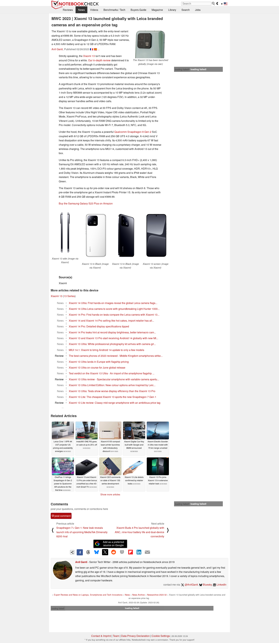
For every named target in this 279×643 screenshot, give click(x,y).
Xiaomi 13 (89, 56)
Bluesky (207, 584)
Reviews (68, 10)
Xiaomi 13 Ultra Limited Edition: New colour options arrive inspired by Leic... (112, 385)
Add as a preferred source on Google (113, 543)
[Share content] (72, 552)
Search (185, 10)
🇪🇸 (95, 49)
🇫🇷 (91, 49)
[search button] (213, 3)
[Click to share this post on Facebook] (80, 552)
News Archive (138, 594)
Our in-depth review (99, 60)
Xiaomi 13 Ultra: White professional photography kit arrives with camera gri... (112, 344)
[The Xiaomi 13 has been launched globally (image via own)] (150, 43)
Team (116, 636)
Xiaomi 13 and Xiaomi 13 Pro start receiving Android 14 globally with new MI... (113, 338)
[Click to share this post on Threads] (88, 552)
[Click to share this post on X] (105, 552)
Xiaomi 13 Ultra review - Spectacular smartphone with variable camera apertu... (114, 379)
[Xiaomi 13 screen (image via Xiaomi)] (155, 235)
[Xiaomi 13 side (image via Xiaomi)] (65, 232)
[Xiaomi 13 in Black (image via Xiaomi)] (95, 235)
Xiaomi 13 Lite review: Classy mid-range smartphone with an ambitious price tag (114, 403)
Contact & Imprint (101, 636)
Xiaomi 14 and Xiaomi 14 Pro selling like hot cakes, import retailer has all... (111, 320)
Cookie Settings (161, 636)
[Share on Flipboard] (130, 552)
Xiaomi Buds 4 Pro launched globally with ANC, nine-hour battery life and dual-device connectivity (139, 532)
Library (172, 10)
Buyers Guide (138, 10)
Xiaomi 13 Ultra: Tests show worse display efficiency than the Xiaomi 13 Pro (112, 391)
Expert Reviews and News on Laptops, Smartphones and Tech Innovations (88, 594)
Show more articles (110, 494)
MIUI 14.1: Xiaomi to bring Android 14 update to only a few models (106, 350)
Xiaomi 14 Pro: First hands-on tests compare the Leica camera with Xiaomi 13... (114, 314)
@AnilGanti (191, 584)
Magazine (157, 10)
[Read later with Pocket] (122, 552)
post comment (62, 516)
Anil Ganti (57, 49)
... (99, 49)
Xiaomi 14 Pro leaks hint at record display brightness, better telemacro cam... (112, 332)
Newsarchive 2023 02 (157, 594)
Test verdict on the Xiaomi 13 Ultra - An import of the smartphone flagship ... (111, 373)
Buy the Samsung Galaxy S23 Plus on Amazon (86, 203)
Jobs (198, 10)
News (81, 10)
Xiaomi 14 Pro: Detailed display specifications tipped (99, 326)
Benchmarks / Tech (114, 10)
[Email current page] (147, 552)
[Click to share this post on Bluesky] (96, 552)
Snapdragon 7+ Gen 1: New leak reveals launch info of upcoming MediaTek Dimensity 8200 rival (82, 532)
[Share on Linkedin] (139, 552)
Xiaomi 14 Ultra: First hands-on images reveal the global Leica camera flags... (113, 303)
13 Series (69, 296)
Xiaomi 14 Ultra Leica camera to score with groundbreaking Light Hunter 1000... (114, 309)
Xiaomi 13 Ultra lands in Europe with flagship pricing (99, 362)
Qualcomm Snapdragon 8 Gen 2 (133, 132)
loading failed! (182, 69)
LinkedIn (221, 584)
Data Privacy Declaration (135, 636)
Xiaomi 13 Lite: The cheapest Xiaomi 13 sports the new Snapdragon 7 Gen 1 (112, 397)
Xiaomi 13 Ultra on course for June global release (97, 367)
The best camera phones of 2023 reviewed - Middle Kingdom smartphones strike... (116, 356)
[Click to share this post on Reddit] (113, 552)
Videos (94, 10)
